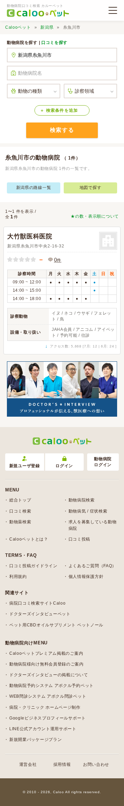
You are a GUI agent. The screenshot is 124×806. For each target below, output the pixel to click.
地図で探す (91, 187)
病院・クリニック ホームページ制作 (45, 707)
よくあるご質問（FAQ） (92, 565)
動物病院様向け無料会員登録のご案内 (46, 664)
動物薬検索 (20, 521)
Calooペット (18, 27)
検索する (62, 130)
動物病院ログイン (103, 461)
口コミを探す (54, 42)
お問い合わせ (96, 764)
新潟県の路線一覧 (33, 187)
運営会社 (28, 764)
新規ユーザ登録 (24, 465)
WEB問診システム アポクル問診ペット (47, 696)
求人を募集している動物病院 (93, 525)
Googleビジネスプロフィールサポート (47, 718)
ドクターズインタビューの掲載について (48, 674)
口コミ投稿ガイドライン (33, 565)
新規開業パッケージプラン (35, 739)
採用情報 (62, 764)
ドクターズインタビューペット (40, 614)
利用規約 (18, 576)
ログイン (64, 465)
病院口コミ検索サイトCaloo (37, 603)
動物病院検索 (82, 500)
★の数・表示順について (95, 216)
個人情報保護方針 (86, 576)
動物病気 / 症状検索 (88, 511)
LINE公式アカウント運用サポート (42, 728)
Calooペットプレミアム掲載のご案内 (46, 653)
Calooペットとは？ (28, 539)
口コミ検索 (20, 511)
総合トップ (20, 500)
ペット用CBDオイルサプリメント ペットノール (56, 625)
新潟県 (46, 27)
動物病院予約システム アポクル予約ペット (51, 685)
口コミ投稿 (80, 539)
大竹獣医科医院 (29, 236)
